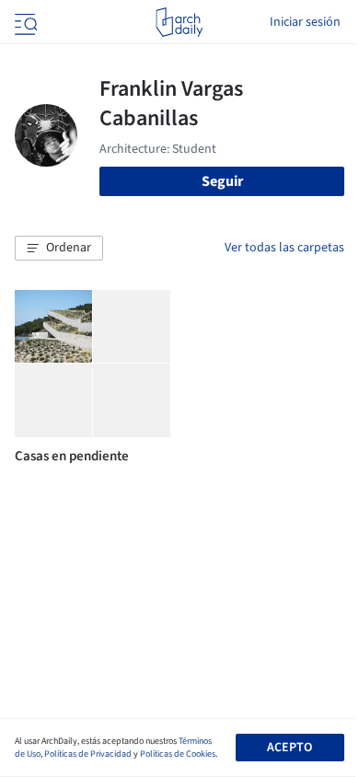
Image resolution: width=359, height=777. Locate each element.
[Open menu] (24, 22)
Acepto (289, 747)
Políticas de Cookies (177, 754)
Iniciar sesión (305, 22)
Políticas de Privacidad (88, 754)
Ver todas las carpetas (284, 247)
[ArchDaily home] (179, 22)
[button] (59, 248)
